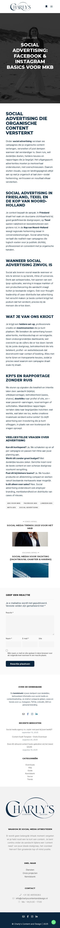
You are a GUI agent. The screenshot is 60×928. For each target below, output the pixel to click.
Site (40, 638)
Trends (30, 779)
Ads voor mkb (13, 503)
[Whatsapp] (53, 922)
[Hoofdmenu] (51, 6)
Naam (9, 638)
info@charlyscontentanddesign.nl (32, 898)
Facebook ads (30, 503)
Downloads (30, 765)
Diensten (30, 869)
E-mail (25, 638)
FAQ (30, 768)
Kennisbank (30, 773)
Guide (30, 770)
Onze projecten (30, 873)
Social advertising (28, 507)
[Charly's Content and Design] (20, 6)
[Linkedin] (36, 714)
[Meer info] (46, 6)
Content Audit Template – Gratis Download (29, 737)
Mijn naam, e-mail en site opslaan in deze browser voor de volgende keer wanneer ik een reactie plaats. (30, 654)
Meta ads (11, 507)
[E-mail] (23, 714)
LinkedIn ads (46, 503)
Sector (30, 776)
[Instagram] (32, 714)
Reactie (9, 613)
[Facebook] (28, 714)
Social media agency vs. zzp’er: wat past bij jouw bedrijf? (29, 729)
